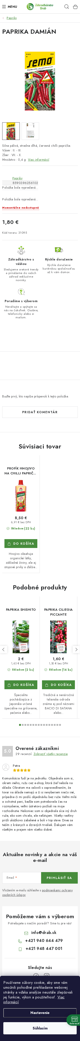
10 (47, 725)
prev (3, 649)
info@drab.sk (43, 932)
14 (57, 725)
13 (55, 725)
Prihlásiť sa (59, 878)
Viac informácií (38, 159)
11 (49, 725)
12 (52, 725)
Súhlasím (40, 1028)
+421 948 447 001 (44, 948)
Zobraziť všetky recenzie (51, 754)
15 (60, 725)
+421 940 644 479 (44, 940)
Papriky (17, 178)
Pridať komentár (40, 412)
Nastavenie (40, 1012)
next (76, 649)
